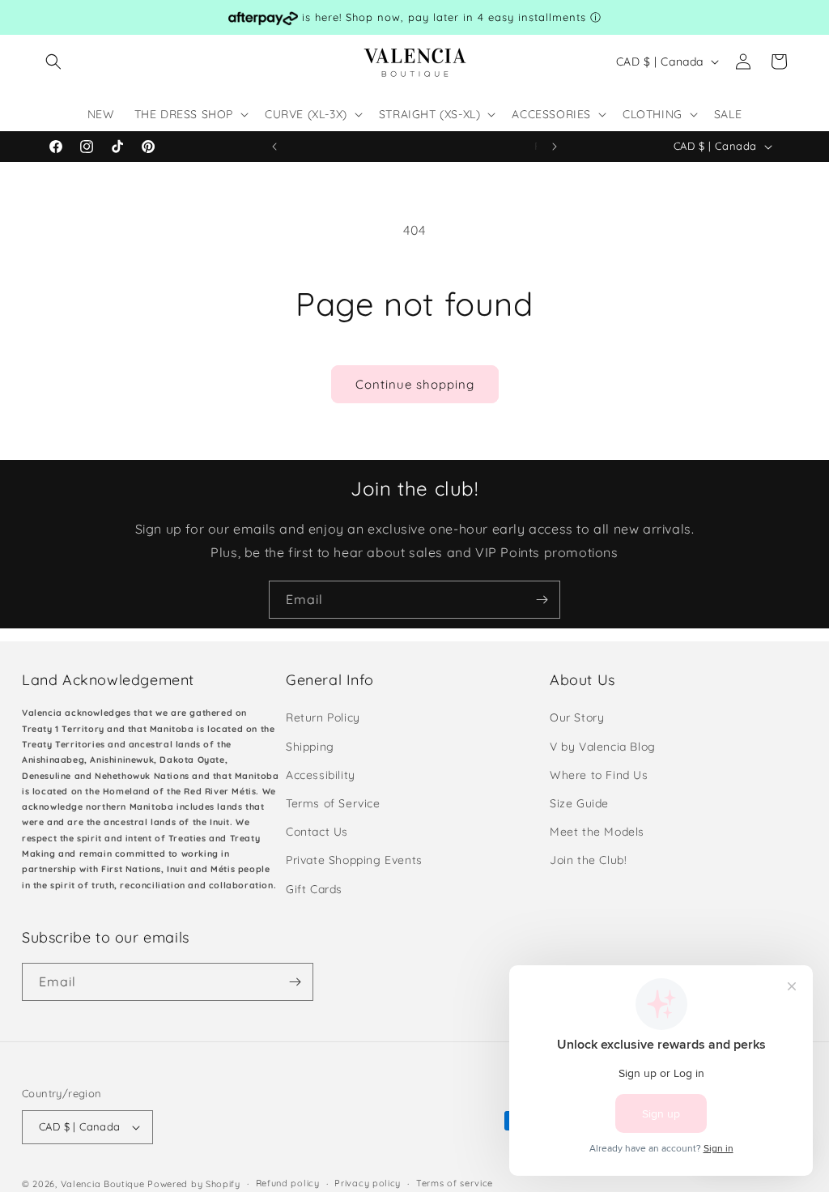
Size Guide (579, 803)
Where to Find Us (599, 775)
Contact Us (317, 831)
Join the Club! (588, 860)
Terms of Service (333, 803)
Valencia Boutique (103, 1184)
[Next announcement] (554, 146)
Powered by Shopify (193, 1184)
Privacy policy (367, 1183)
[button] (53, 61)
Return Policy (323, 717)
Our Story (577, 717)
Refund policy (288, 1183)
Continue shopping (414, 384)
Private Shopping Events (354, 860)
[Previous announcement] (274, 146)
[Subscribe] (541, 600)
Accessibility (320, 775)
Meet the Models (597, 831)
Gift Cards (314, 889)
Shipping (310, 746)
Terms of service (454, 1183)
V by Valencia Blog (603, 746)
